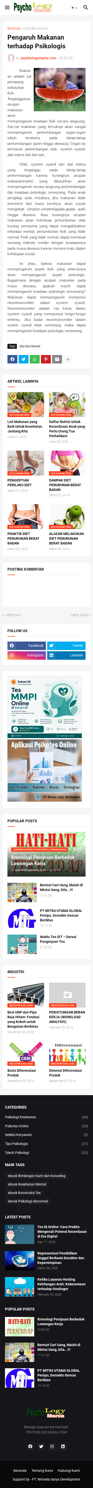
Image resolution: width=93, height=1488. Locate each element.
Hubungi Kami (69, 1471)
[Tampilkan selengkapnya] (68, 359)
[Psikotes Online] (44, 737)
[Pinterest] (46, 359)
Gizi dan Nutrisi (36, 28)
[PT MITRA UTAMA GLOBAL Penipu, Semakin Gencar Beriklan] (22, 918)
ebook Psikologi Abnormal (28, 1201)
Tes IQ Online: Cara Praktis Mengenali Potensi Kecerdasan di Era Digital (62, 1231)
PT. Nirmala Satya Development (56, 1479)
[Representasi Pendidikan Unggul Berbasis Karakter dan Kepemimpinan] (19, 1260)
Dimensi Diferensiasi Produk (65, 1073)
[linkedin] (63, 1446)
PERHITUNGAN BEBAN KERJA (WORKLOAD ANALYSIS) (67, 1017)
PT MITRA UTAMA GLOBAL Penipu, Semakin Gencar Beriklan (61, 915)
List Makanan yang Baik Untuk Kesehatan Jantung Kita (24, 426)
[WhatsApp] (35, 359)
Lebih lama (79, 615)
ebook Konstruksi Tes (24, 1193)
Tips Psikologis (46, 1144)
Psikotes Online (46, 1126)
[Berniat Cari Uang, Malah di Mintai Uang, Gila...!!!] (22, 892)
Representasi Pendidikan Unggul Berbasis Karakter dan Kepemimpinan (60, 1258)
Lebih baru (13, 615)
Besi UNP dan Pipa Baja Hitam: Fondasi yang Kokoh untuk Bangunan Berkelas (23, 1019)
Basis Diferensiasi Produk (21, 1073)
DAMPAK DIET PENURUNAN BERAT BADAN (65, 485)
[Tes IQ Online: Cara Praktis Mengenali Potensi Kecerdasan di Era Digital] (19, 1234)
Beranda (14, 28)
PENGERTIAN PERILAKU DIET (19, 482)
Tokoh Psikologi (46, 1153)
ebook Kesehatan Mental (27, 1184)
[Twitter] (24, 359)
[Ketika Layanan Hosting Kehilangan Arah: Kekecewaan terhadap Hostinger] (19, 1287)
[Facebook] (12, 359)
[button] (7, 7)
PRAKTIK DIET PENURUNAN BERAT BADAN (23, 538)
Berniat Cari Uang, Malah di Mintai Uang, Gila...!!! (61, 887)
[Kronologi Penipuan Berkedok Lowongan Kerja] (19, 1326)
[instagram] (52, 1446)
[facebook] (30, 1446)
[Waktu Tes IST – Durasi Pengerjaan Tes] (22, 944)
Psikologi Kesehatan (46, 1117)
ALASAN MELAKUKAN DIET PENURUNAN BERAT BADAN (66, 538)
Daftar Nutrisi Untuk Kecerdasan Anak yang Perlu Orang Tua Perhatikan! (67, 429)
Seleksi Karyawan (46, 1135)
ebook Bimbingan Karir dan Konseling (36, 1176)
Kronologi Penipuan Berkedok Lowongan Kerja (60, 1321)
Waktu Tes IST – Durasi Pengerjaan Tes (58, 939)
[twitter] (41, 1446)
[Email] (57, 359)
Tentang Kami (42, 1471)
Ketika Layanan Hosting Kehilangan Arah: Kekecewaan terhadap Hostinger (61, 1284)
